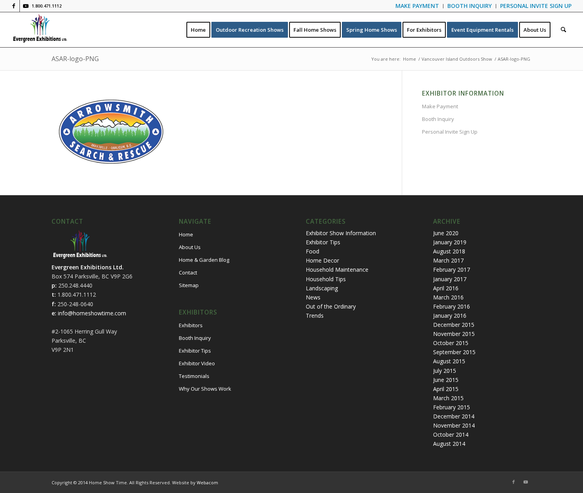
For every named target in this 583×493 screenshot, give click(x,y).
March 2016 (448, 297)
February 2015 (451, 407)
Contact (188, 272)
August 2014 (449, 443)
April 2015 (445, 389)
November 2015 (454, 334)
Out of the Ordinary (331, 306)
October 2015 (450, 343)
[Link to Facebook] (13, 6)
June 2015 (445, 380)
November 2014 (454, 425)
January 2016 (449, 315)
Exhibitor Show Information (341, 233)
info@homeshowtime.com (92, 313)
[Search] (563, 29)
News (313, 297)
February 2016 (451, 306)
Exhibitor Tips (195, 350)
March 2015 (448, 398)
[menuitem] (417, 6)
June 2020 (445, 233)
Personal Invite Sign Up (450, 131)
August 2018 (449, 251)
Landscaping (322, 288)
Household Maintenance (337, 269)
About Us (190, 247)
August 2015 (449, 361)
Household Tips (326, 279)
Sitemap (189, 285)
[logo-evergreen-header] (40, 29)
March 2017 (448, 260)
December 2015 (453, 324)
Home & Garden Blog (204, 259)
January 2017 (449, 279)
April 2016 (445, 288)
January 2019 (449, 242)
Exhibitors (191, 325)
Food (312, 251)
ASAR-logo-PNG (75, 58)
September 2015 (454, 352)
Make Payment (440, 106)
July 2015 (444, 370)
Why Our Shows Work (205, 388)
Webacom (207, 482)
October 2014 (450, 434)
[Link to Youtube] (26, 6)
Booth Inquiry (438, 119)
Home (186, 234)
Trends (315, 315)
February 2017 (451, 269)
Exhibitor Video (197, 363)
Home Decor (322, 260)
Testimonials (194, 376)
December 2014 (453, 416)
